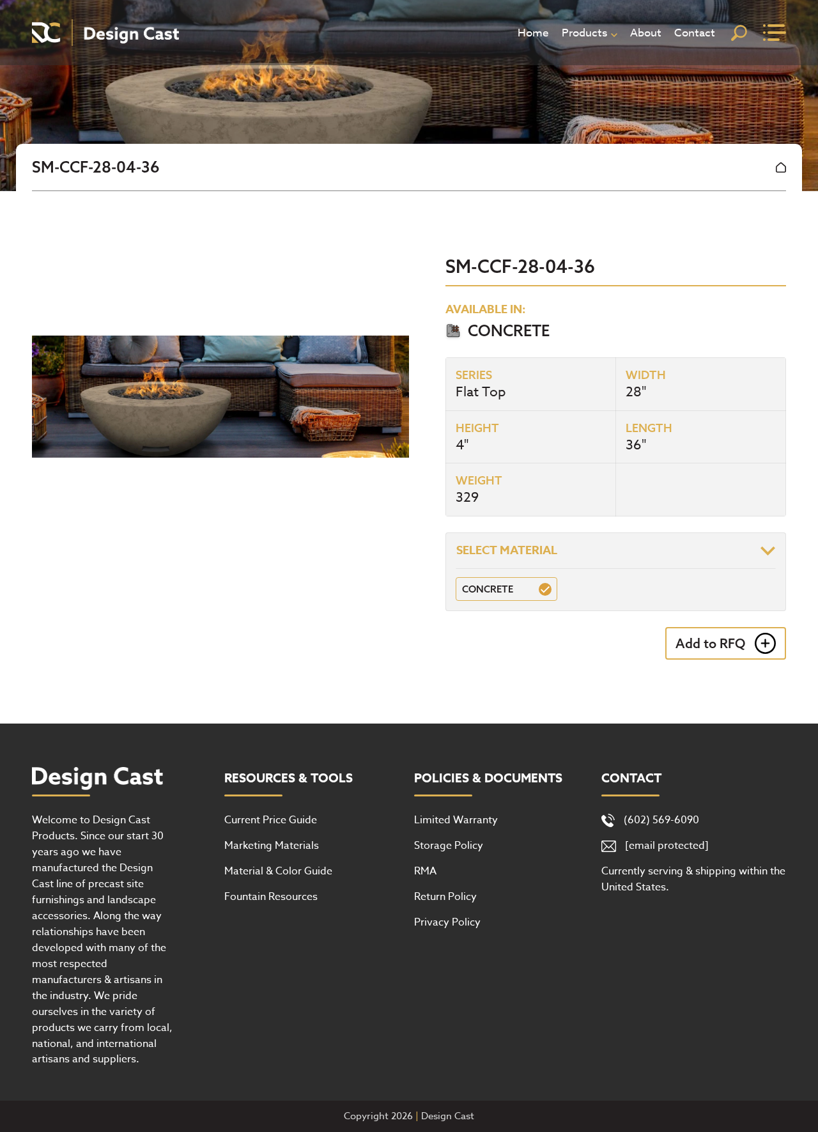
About (645, 33)
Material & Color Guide (278, 871)
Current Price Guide (270, 820)
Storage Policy (448, 845)
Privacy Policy (447, 922)
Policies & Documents (488, 778)
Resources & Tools (288, 778)
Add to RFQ (710, 643)
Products (584, 33)
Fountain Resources (271, 896)
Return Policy (445, 896)
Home (533, 33)
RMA (425, 871)
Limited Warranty (456, 820)
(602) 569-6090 (661, 820)
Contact (694, 33)
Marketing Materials (271, 845)
